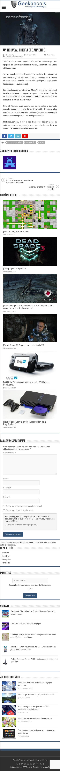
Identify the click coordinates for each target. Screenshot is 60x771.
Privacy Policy (45, 519)
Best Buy (6, 556)
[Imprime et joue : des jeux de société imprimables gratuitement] (9, 710)
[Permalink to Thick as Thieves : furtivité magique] (5, 626)
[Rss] (17, 764)
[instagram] (31, 764)
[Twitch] (37, 764)
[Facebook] (19, 764)
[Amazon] (40, 764)
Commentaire (9, 453)
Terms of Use (11, 521)
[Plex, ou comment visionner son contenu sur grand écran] (9, 734)
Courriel (7, 488)
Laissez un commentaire (14, 57)
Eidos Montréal (14, 142)
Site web (6, 497)
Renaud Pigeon (11, 55)
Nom (5, 479)
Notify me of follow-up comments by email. (24, 506)
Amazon (5, 553)
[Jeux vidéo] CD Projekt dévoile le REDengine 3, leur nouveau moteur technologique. (28, 306)
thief (41, 142)
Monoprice (6, 559)
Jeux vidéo (51, 55)
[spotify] (34, 764)
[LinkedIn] (25, 764)
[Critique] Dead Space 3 (14, 268)
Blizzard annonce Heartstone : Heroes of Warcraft (20, 180)
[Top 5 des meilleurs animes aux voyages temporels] (9, 686)
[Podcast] (43, 764)
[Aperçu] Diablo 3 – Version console (41, 187)
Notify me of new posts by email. (20, 510)
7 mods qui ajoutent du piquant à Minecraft (36, 694)
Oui (31, 589)
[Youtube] (28, 764)
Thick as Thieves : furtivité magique (25, 624)
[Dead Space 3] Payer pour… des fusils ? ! (23, 345)
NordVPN (6, 563)
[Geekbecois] (30, 4)
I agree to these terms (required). (23, 525)
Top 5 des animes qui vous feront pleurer (35, 718)
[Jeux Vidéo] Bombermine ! (16, 231)
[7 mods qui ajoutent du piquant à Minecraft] (9, 698)
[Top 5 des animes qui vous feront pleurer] (9, 722)
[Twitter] (22, 764)
